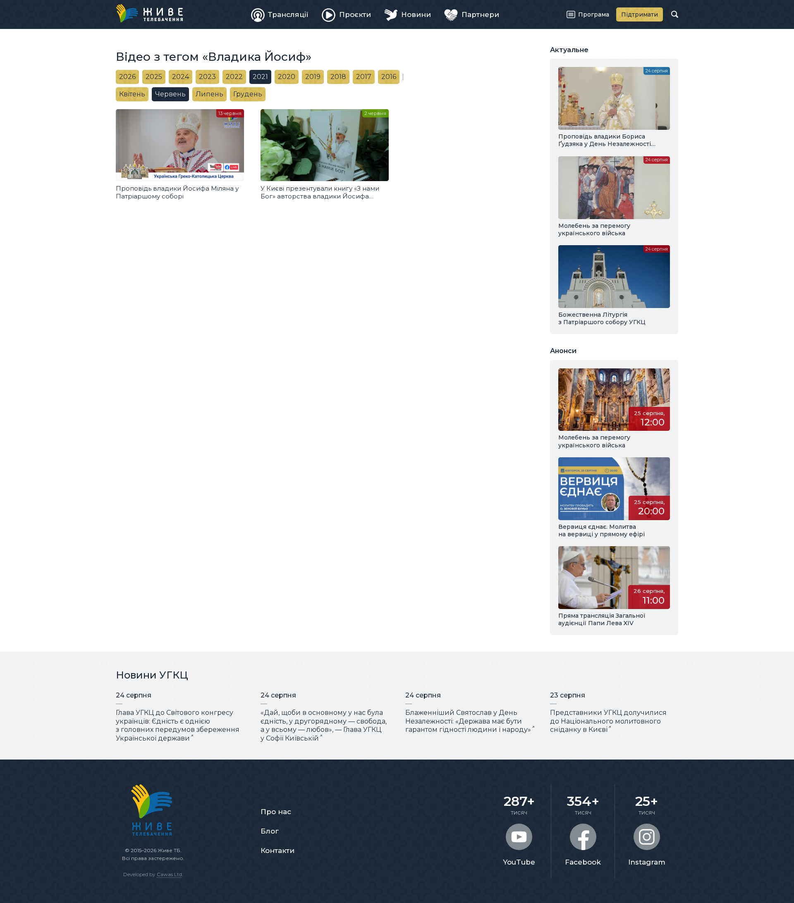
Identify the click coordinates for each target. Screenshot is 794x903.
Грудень (247, 94)
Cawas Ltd (169, 874)
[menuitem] (280, 14)
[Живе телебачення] (149, 13)
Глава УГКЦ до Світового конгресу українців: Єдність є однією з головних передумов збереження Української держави (177, 725)
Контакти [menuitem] (277, 850)
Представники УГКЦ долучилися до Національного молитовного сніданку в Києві (608, 721)
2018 (338, 77)
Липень (209, 94)
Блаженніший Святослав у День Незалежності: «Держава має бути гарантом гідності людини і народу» (468, 721)
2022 (234, 77)
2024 (180, 77)
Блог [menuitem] (270, 831)
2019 (312, 77)
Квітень (132, 94)
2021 (260, 77)
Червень (170, 94)
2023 (207, 77)
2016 (388, 77)
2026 (127, 77)
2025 (154, 77)
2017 (363, 77)
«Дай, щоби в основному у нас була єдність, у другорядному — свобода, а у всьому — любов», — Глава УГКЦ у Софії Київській (324, 725)
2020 (286, 77)
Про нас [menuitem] (276, 811)
